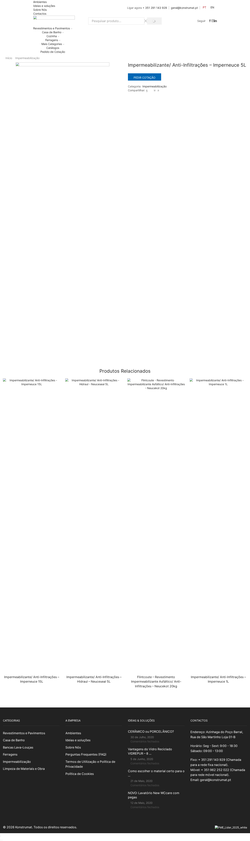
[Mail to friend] (151, 90)
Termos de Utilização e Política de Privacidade (90, 764)
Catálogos (52, 47)
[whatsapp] (157, 90)
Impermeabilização (27, 58)
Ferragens (51, 40)
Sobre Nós (40, 9)
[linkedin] (154, 90)
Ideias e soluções (44, 5)
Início (8, 58)
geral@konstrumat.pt (184, 7)
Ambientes (40, 2)
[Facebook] (210, 20)
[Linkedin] (215, 20)
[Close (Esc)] (0, 836)
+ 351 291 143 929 (155, 7)
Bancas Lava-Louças (18, 747)
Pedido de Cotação (52, 51)
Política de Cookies (79, 774)
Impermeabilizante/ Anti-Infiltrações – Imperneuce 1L (218, 679)
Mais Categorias (51, 44)
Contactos (39, 13)
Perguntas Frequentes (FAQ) (85, 754)
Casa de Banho (51, 32)
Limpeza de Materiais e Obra (24, 769)
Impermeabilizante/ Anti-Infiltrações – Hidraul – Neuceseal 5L (93, 679)
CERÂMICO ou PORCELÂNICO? (151, 731)
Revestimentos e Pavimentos (51, 28)
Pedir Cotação (144, 77)
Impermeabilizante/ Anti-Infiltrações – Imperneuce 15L (31, 679)
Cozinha (51, 36)
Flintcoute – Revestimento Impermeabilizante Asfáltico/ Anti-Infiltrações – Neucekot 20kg (156, 681)
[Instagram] (212, 20)
